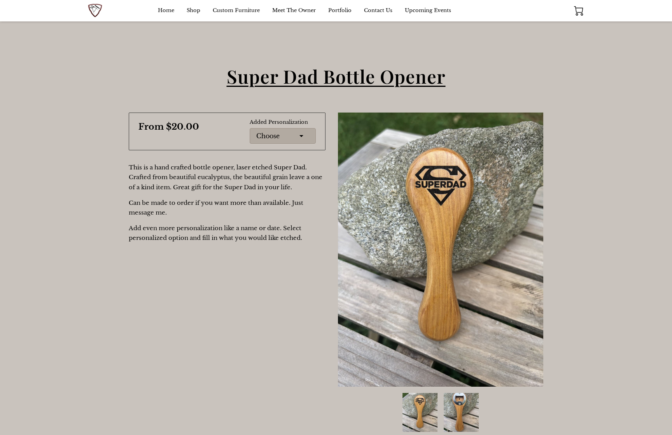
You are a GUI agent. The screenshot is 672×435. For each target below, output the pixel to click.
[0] (578, 11)
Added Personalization (279, 122)
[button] (282, 136)
